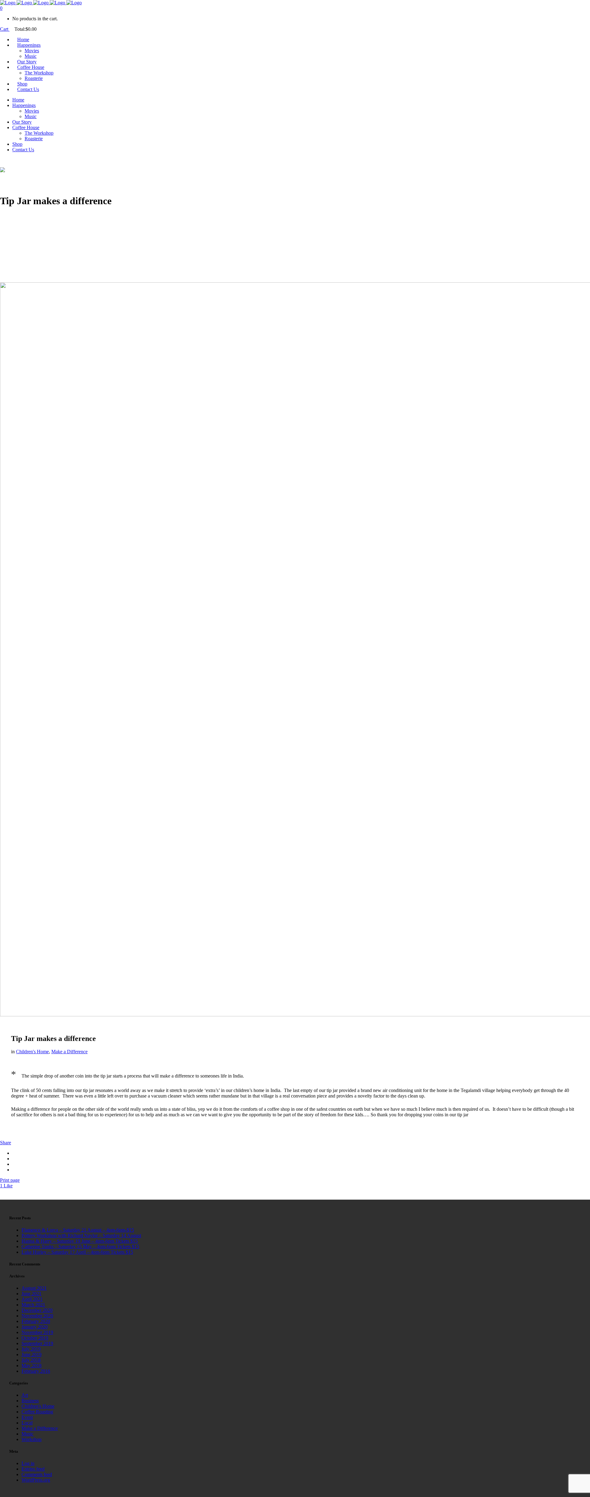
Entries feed (33, 1468)
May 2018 (31, 1365)
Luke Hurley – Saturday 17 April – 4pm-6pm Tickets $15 (77, 1252)
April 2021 (32, 1299)
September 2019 (37, 1343)
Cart (5, 29)
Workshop (31, 1439)
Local (27, 1422)
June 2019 (31, 1354)
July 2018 (31, 1360)
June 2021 (31, 1293)
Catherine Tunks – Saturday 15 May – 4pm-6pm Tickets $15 (80, 1246)
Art (25, 1395)
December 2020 (37, 1310)
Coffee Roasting (37, 1411)
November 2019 (37, 1332)
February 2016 (36, 1371)
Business (30, 1400)
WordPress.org (36, 1480)
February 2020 (36, 1321)
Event (27, 1417)
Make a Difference (69, 1051)
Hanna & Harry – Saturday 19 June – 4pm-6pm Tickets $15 (80, 1241)
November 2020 (37, 1315)
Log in (28, 1463)
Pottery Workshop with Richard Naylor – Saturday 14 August (81, 1235)
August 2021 (34, 1288)
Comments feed (37, 1474)
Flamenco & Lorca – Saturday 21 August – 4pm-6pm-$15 (78, 1230)
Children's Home (32, 1051)
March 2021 (33, 1304)
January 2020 (35, 1326)
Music (27, 1433)
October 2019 (35, 1337)
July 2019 (31, 1349)
